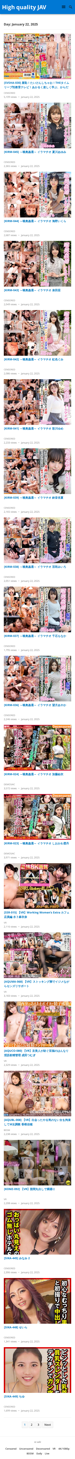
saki (39, 1442)
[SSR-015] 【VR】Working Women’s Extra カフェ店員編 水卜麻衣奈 (36, 914)
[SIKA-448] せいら (15, 1327)
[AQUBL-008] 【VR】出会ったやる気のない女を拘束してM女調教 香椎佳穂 (37, 1122)
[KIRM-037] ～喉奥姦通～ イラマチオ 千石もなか (35, 636)
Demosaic (9, 784)
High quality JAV (24, 7)
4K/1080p (63, 1448)
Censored (9, 92)
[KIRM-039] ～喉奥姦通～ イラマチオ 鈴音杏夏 (33, 497)
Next (47, 1425)
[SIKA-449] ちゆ (14, 1396)
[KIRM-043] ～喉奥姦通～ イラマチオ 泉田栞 (32, 290)
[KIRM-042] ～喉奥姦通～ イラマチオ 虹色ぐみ (33, 359)
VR (5, 922)
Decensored (43, 1448)
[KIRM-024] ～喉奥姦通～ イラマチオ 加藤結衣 (33, 774)
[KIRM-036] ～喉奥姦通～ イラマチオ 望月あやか (35, 705)
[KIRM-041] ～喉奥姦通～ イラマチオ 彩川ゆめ (33, 428)
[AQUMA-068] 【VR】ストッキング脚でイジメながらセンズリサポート (36, 984)
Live (47, 1453)
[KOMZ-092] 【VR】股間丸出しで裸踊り (29, 1189)
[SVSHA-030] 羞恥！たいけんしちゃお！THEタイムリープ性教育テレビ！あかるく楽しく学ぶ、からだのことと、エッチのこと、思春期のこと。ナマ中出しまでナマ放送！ (36, 85)
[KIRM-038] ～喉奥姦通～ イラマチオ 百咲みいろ (35, 567)
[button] (64, 6)
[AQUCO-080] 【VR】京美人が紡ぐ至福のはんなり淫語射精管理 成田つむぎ (36, 1053)
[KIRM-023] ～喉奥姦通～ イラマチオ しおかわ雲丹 (36, 843)
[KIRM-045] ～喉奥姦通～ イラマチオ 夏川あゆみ (35, 152)
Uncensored (26, 1448)
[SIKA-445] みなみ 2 (17, 1258)
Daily (39, 1453)
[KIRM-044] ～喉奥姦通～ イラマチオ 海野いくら (35, 221)
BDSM (7, 1130)
